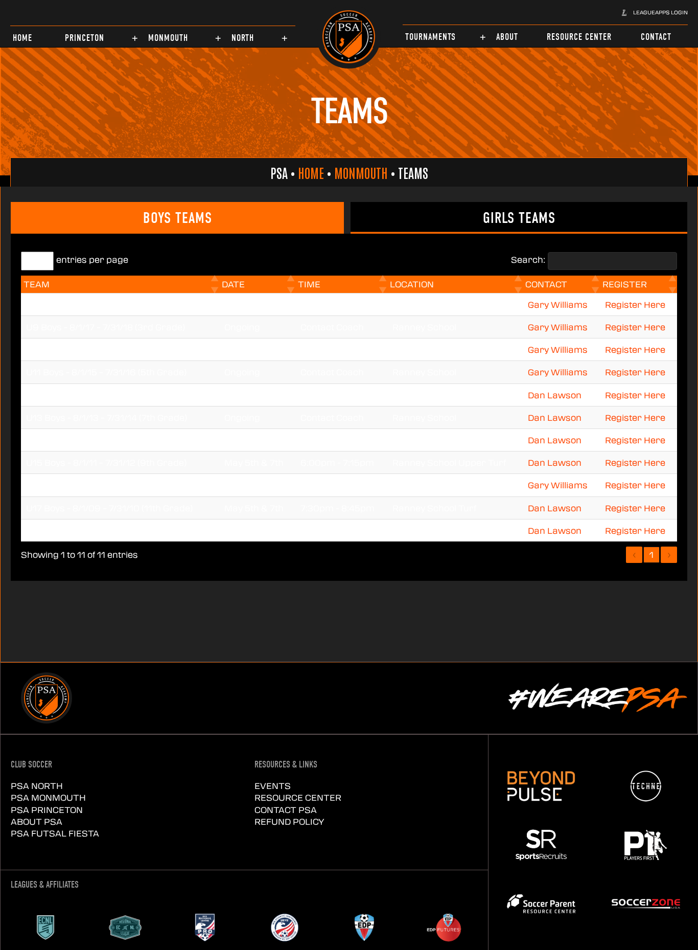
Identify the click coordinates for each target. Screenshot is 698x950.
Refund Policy (289, 821)
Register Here (635, 304)
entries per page (92, 259)
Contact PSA (285, 810)
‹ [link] (634, 554)
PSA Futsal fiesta (55, 833)
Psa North (37, 785)
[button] (654, 12)
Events (272, 785)
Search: (528, 259)
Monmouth (361, 172)
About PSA (36, 821)
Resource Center (297, 797)
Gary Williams (558, 304)
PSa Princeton (47, 810)
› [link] (669, 554)
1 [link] (651, 554)
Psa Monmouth (48, 797)
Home (311, 172)
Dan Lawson (554, 395)
